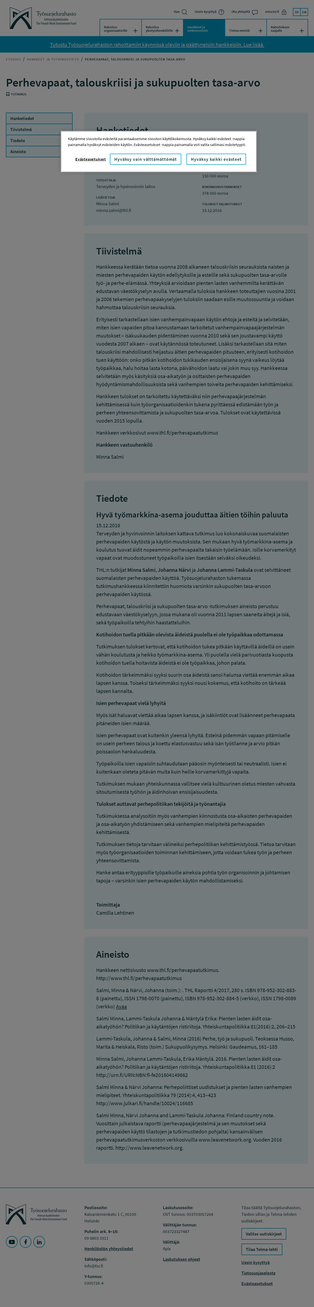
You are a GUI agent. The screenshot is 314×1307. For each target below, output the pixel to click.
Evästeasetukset (90, 159)
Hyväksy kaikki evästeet (216, 159)
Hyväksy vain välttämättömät (145, 159)
